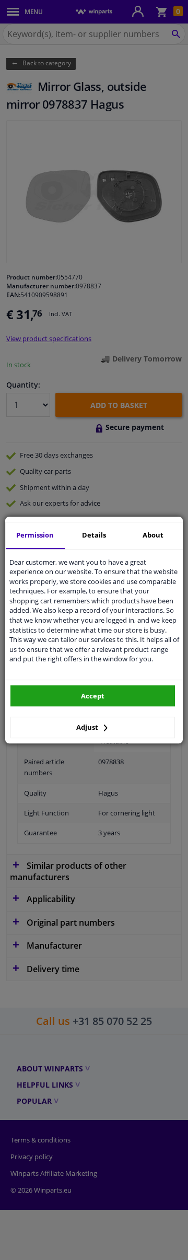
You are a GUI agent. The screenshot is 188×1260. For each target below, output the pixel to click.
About (153, 535)
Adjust (88, 727)
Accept (92, 696)
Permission (35, 535)
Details (94, 535)
